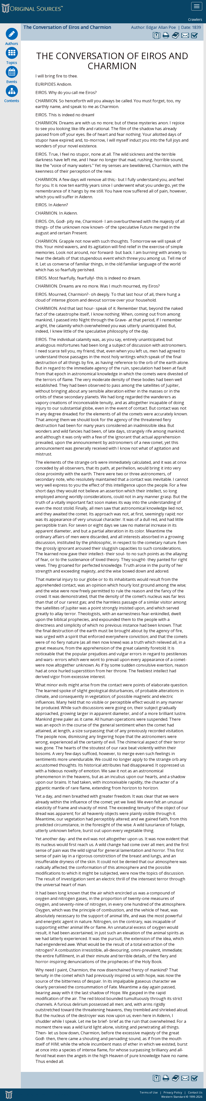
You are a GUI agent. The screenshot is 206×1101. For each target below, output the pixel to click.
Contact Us (195, 1092)
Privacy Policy (173, 1092)
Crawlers (195, 19)
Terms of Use (149, 1092)
